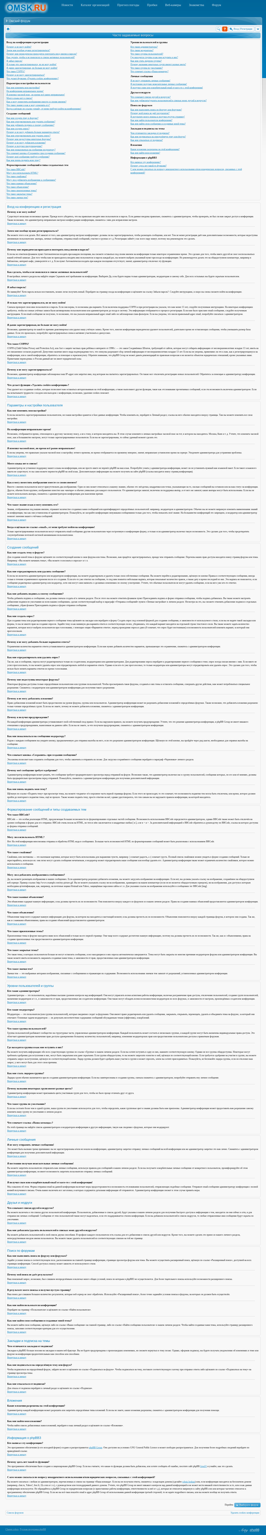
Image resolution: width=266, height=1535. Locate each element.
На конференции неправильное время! (25, 91)
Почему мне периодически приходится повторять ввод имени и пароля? (41, 54)
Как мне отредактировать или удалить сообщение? (30, 121)
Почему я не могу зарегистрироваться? (25, 75)
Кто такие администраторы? (144, 46)
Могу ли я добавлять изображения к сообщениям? (31, 180)
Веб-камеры (173, 5)
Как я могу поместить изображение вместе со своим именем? (36, 101)
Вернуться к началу (16, 223)
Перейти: (229, 1504)
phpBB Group (95, 1447)
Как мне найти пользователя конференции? (151, 120)
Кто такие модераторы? (141, 50)
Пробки (152, 5)
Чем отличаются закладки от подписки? (149, 133)
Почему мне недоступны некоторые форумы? (28, 139)
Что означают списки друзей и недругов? (150, 97)
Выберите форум (248, 1504)
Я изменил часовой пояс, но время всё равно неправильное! (35, 94)
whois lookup (188, 1481)
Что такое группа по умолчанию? (146, 68)
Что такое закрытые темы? (19, 194)
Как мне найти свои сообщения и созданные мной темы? (158, 123)
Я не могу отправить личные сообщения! (150, 80)
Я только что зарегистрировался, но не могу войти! (31, 64)
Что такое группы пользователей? (146, 54)
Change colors (12, 1529)
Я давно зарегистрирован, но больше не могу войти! (31, 68)
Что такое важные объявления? (21, 183)
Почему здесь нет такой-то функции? (148, 165)
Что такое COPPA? (15, 71)
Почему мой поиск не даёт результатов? (149, 113)
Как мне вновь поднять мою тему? (23, 160)
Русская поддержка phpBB (33, 1529)
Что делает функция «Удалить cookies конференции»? (32, 78)
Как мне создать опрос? (17, 128)
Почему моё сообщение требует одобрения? (27, 156)
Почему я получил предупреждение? (24, 146)
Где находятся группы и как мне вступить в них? (154, 57)
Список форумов (15, 1512)
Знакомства (196, 5)
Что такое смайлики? (16, 176)
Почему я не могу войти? (18, 46)
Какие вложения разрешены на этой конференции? (155, 149)
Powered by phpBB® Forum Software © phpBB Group (255, 1530)
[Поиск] (218, 29)
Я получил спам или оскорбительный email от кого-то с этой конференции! (166, 87)
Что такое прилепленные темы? (21, 190)
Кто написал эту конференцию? (145, 162)
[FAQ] (224, 29)
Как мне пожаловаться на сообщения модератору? (30, 149)
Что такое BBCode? (15, 169)
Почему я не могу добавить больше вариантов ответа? (33, 132)
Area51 (203, 1466)
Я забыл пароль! (14, 61)
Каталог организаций (95, 5)
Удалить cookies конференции (245, 1512)
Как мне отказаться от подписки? (146, 140)
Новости (67, 5)
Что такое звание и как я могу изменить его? (28, 105)
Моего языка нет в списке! (19, 98)
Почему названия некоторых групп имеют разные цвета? (158, 64)
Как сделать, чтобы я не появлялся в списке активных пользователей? (40, 57)
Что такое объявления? (17, 187)
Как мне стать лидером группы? (146, 61)
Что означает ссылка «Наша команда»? (149, 71)
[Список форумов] (8, 29)
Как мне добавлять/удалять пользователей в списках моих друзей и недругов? (168, 100)
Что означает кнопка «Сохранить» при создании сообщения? (35, 153)
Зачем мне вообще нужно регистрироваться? (28, 50)
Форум (216, 5)
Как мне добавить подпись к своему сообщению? (30, 125)
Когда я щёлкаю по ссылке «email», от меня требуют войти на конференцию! (43, 108)
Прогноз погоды (128, 5)
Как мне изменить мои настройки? (23, 87)
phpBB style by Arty (243, 1530)
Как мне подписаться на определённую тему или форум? (158, 136)
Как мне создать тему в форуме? (22, 118)
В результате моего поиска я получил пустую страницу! (157, 116)
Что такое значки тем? (17, 197)
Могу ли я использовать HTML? (22, 173)
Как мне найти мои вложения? (145, 152)
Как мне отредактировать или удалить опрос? (28, 135)
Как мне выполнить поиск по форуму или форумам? (156, 109)
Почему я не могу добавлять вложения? (26, 142)
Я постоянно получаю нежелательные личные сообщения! (158, 84)
